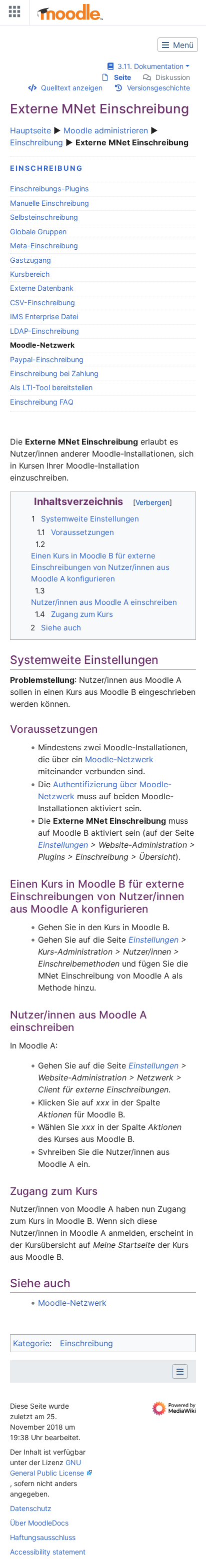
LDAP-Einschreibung (44, 331)
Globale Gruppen (38, 231)
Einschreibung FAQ (42, 402)
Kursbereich (30, 274)
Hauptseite (30, 130)
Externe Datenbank (42, 288)
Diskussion (173, 77)
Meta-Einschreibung (44, 245)
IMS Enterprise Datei (44, 316)
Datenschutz (31, 1508)
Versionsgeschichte (158, 87)
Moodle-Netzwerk (119, 759)
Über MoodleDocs (39, 1523)
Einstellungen (63, 845)
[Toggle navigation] (12, 13)
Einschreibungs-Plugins (49, 188)
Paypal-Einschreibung (47, 359)
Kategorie (31, 1343)
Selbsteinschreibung (44, 217)
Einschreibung (36, 142)
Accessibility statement (48, 1552)
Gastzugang (30, 260)
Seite (122, 77)
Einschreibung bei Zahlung (54, 373)
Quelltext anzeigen (71, 87)
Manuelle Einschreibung (49, 203)
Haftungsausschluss (43, 1537)
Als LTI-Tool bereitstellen (51, 387)
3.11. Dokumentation (149, 66)
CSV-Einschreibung (42, 302)
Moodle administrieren (106, 130)
